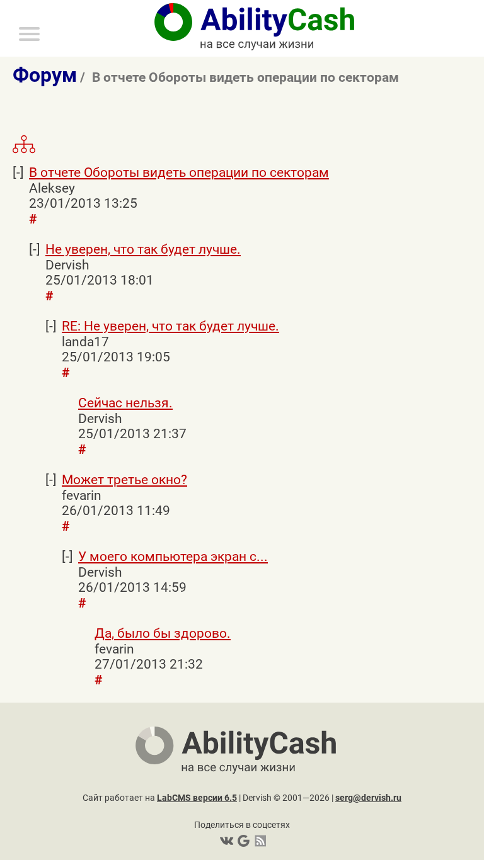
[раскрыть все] (24, 151)
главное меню (3, 2)
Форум (45, 75)
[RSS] (258, 841)
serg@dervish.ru (368, 798)
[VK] (226, 841)
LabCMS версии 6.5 (197, 798)
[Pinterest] (242, 841)
